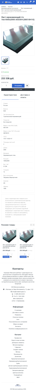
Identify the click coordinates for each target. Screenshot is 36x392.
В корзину (18, 85)
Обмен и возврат (18, 324)
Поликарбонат (18, 375)
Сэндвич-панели (18, 349)
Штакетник (18, 356)
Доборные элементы (18, 342)
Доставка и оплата (18, 312)
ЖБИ (18, 377)
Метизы (18, 352)
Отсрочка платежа (18, 317)
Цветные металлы (18, 372)
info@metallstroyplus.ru (19, 291)
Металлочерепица (18, 345)
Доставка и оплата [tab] (25, 96)
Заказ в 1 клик (18, 89)
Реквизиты (18, 315)
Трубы (18, 363)
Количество (4, 82)
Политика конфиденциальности (18, 328)
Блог (18, 319)
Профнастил (18, 338)
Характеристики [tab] (10, 95)
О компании (18, 310)
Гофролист (18, 347)
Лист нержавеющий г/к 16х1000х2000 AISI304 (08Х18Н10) (9, 246)
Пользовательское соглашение (18, 322)
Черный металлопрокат (18, 359)
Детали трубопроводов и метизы (18, 366)
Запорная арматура (18, 370)
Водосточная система (18, 340)
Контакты (18, 326)
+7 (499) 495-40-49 (19, 294)
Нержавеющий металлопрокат (18, 361)
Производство (18, 354)
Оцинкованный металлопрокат (18, 368)
